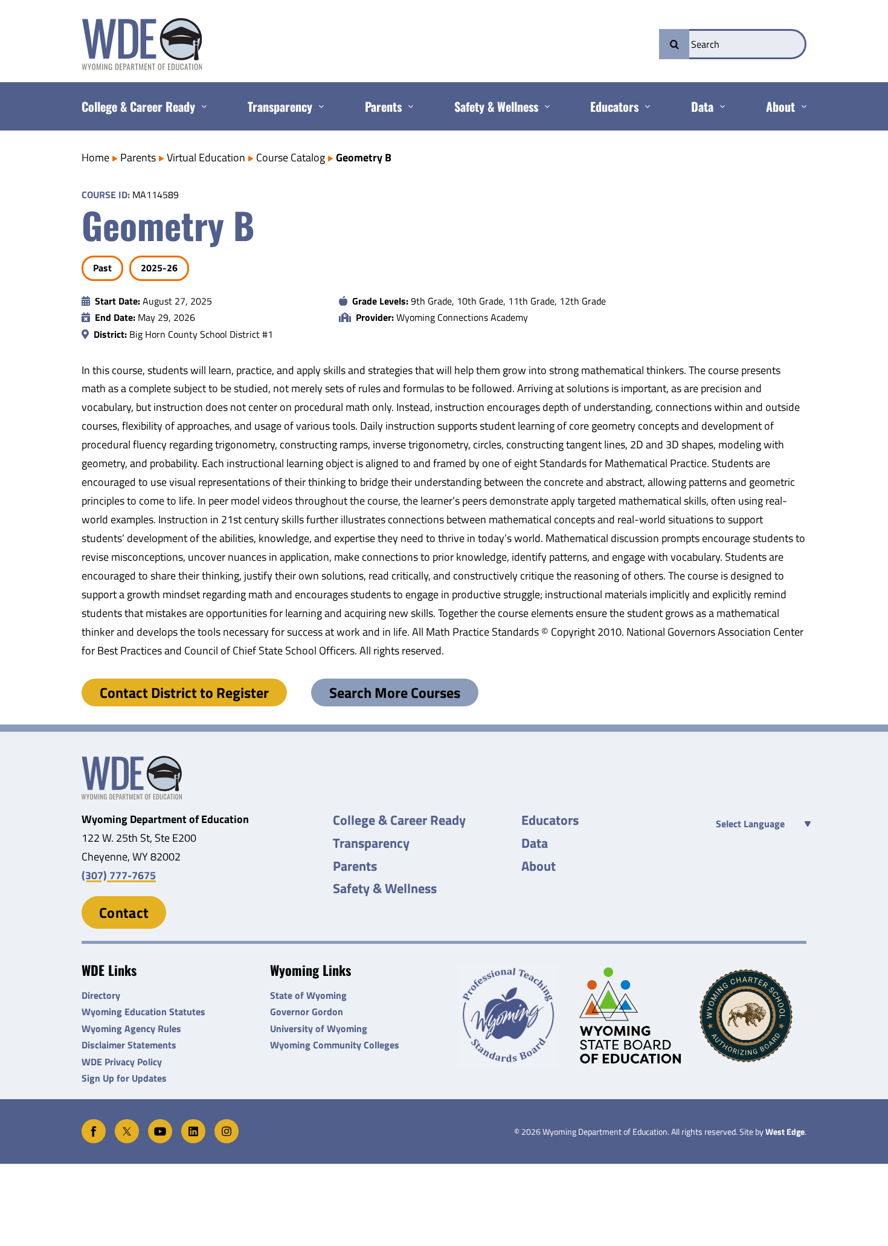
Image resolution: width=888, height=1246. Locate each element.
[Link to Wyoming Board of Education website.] (632, 1015)
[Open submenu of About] (800, 106)
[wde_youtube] (160, 1124)
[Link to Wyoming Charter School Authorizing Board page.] (753, 1015)
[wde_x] (127, 1124)
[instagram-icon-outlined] (226, 1124)
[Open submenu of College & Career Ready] (201, 106)
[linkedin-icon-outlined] (193, 1124)
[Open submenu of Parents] (407, 106)
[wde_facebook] (94, 1124)
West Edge (785, 1131)
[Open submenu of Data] (719, 106)
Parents (138, 157)
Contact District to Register (184, 692)
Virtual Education (206, 157)
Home (95, 157)
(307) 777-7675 (119, 875)
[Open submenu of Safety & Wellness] (544, 106)
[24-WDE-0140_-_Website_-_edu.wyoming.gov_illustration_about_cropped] (132, 761)
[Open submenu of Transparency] (318, 106)
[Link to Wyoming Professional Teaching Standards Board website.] (511, 1015)
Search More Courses (394, 692)
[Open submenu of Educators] (644, 106)
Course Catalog (290, 157)
